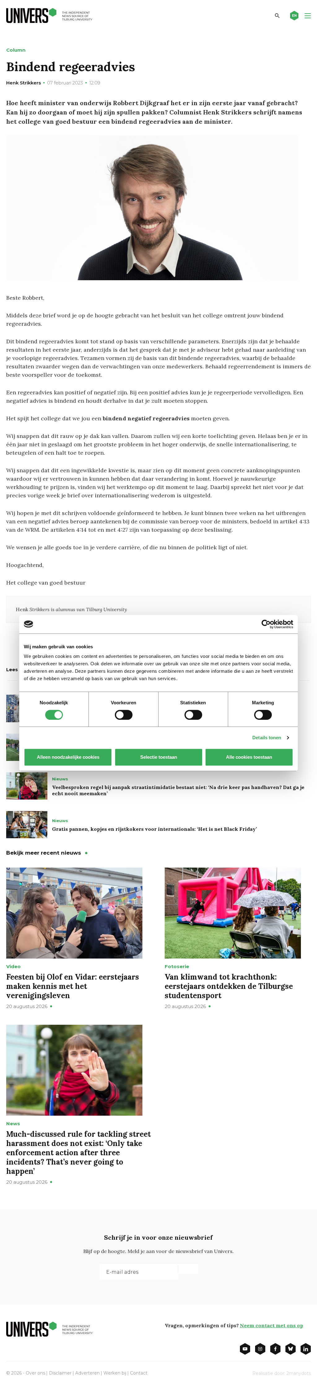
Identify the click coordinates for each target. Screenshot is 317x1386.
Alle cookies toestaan (249, 757)
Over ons (35, 1373)
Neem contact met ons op (271, 1325)
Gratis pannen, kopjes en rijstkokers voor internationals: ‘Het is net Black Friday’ (154, 829)
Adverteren (87, 1373)
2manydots (298, 1373)
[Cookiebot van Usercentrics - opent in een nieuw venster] (266, 624)
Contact (138, 1373)
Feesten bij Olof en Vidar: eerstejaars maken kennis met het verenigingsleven (72, 986)
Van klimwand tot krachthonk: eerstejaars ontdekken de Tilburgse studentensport (229, 986)
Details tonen (266, 737)
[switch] (123, 715)
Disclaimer (60, 1373)
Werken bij (114, 1373)
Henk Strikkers (23, 83)
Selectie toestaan (158, 757)
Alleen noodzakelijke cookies (68, 757)
